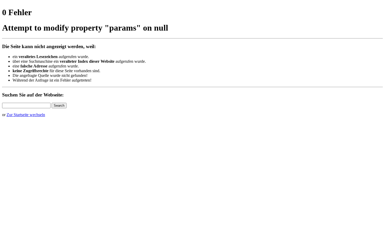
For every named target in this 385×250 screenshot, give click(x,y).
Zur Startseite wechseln (26, 114)
